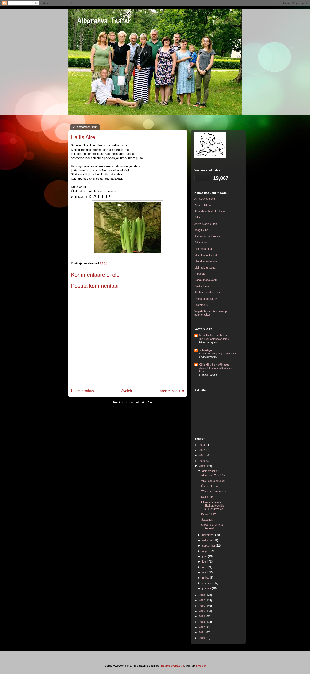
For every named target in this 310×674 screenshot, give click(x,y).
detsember (209, 470)
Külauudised (201, 242)
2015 (202, 611)
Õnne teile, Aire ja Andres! (212, 526)
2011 (202, 632)
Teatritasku (201, 304)
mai (205, 567)
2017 (202, 600)
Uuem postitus (82, 391)
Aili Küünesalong (204, 198)
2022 (202, 450)
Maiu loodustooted (205, 255)
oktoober (208, 540)
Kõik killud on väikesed (214, 364)
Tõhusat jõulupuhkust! (214, 491)
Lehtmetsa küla (203, 248)
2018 (202, 595)
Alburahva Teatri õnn (213, 475)
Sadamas (207, 519)
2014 (202, 616)
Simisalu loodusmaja (207, 292)
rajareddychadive (172, 665)
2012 (202, 627)
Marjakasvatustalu (205, 261)
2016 (202, 606)
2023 (202, 444)
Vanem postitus (172, 391)
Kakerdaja (205, 350)
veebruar (208, 583)
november (208, 535)
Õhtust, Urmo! (209, 486)
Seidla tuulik (201, 286)
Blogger (201, 665)
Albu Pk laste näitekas (213, 335)
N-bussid (199, 273)
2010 (202, 638)
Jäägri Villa (201, 230)
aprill (205, 572)
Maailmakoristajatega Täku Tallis (217, 353)
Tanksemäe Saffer (205, 298)
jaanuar (207, 588)
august (206, 551)
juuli (205, 556)
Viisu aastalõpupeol (213, 481)
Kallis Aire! (207, 497)
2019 (202, 466)
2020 (202, 460)
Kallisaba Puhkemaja (207, 236)
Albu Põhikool (202, 205)
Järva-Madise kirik (205, 223)
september (209, 545)
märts (206, 577)
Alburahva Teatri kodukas (209, 211)
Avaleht (127, 391)
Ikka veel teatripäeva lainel (214, 339)
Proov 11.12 (208, 514)
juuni (205, 561)
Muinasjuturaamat (205, 267)
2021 (202, 455)
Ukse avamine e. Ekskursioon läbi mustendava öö (213, 505)
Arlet (197, 217)
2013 (202, 622)
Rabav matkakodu (205, 280)
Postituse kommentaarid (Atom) (134, 402)
